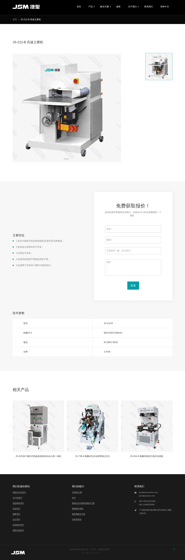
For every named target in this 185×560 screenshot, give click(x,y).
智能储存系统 (77, 509)
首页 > (16, 19)
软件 (74, 498)
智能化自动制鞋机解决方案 (83, 503)
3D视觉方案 (77, 492)
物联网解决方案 (78, 514)
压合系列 (16, 519)
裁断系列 (16, 514)
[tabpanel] (67, 108)
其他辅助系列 (18, 525)
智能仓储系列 (18, 530)
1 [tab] (66, 158)
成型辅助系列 (18, 503)
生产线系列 (17, 498)
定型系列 (16, 509)
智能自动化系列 (19, 492)
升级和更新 (76, 519)
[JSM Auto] (26, 9)
